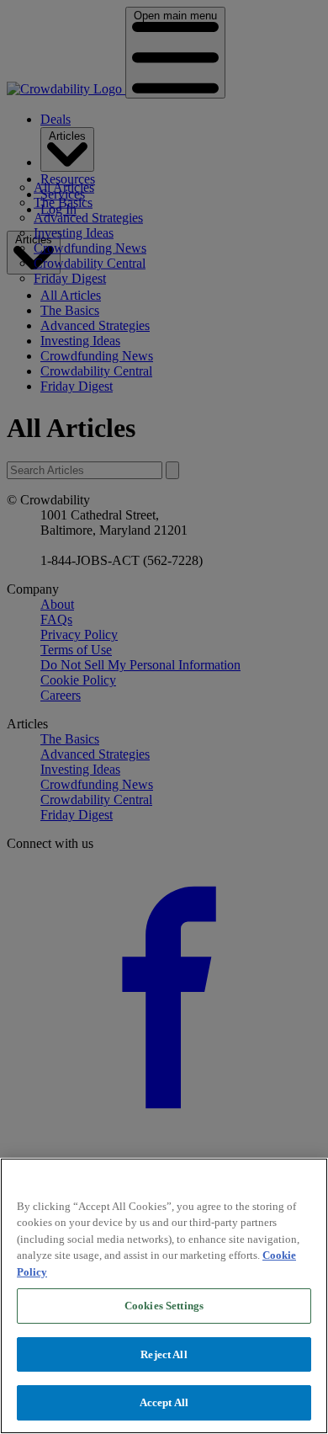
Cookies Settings (164, 1305)
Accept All (164, 1402)
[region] (164, 1296)
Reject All (163, 1354)
